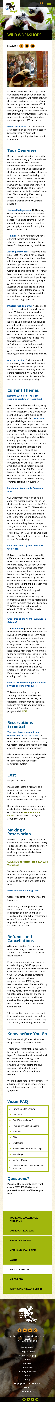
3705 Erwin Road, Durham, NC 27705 (31, 1337)
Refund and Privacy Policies (26, 1288)
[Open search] (42, 3)
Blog (27, 1379)
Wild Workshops (19, 1269)
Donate (27, 1359)
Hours (27, 1375)
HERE (24, 711)
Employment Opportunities (27, 1383)
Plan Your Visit (27, 1347)
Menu (49, 3)
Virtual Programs (20, 1240)
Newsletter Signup (27, 1355)
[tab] (28, 1109)
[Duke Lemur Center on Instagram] (32, 46)
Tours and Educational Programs (24, 1219)
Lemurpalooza (27, 1391)
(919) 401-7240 (30, 1341)
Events (13, 1259)
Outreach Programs (22, 1230)
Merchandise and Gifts (23, 1250)
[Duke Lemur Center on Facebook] (21, 46)
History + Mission (27, 1371)
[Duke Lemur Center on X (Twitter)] (25, 1330)
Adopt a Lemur (27, 1351)
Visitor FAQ (16, 1279)
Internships (27, 1367)
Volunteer (27, 1363)
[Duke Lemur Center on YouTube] (27, 46)
